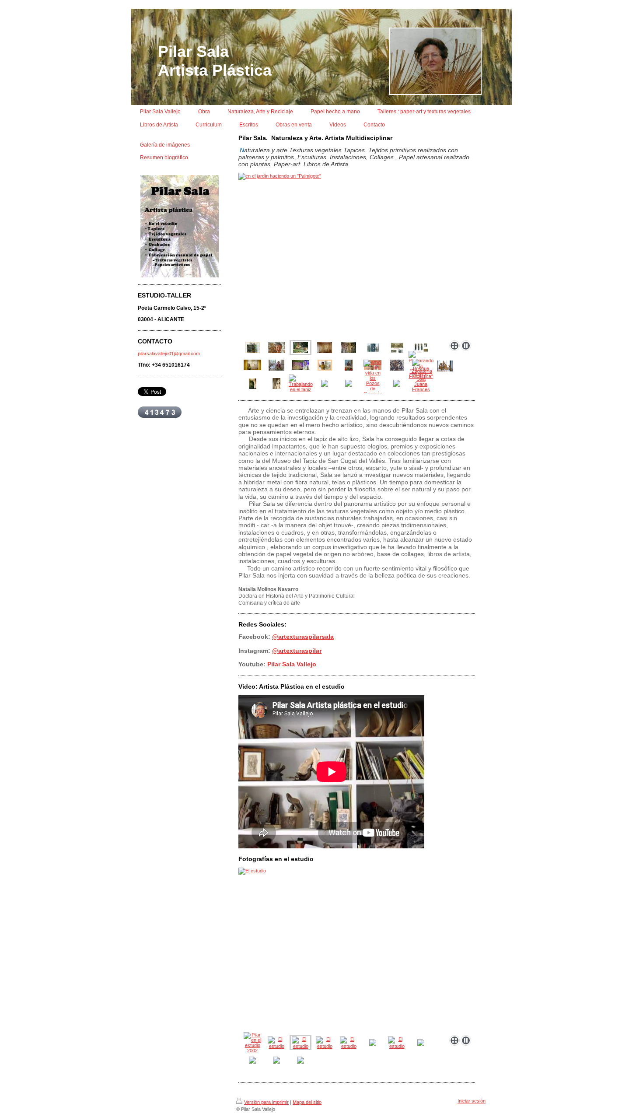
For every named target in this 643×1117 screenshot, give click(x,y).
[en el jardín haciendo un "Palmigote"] (356, 255)
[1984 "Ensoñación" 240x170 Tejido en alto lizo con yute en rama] (348, 347)
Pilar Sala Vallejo (291, 664)
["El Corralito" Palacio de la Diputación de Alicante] (397, 347)
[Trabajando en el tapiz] (301, 383)
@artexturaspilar (297, 650)
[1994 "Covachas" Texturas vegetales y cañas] (445, 366)
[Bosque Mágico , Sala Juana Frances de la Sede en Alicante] (421, 383)
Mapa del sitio (307, 1102)
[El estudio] (356, 950)
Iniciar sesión (472, 1100)
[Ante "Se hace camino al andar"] (252, 365)
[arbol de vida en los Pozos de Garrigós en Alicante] (372, 383)
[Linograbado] (397, 365)
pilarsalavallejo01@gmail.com (169, 353)
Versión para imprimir (266, 1102)
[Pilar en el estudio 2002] (252, 1042)
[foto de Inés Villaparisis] (276, 347)
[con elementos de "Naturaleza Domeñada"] (373, 347)
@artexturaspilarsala (303, 636)
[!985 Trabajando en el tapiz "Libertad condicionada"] (276, 383)
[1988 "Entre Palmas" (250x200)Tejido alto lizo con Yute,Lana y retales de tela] (324, 347)
